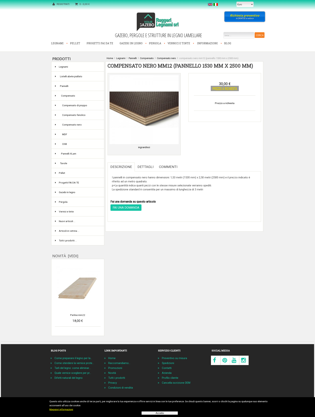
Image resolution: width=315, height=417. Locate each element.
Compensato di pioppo (74, 105)
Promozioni (115, 368)
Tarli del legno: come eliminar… (73, 368)
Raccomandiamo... (119, 363)
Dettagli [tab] (145, 167)
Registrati (63, 4)
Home (112, 358)
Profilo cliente (170, 377)
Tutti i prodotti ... (68, 240)
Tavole (63, 163)
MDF (64, 134)
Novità (112, 373)
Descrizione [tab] (121, 167)
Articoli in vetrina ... (69, 230)
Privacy (112, 382)
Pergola (155, 43)
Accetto (160, 413)
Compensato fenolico (73, 114)
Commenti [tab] (168, 167)
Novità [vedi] (65, 255)
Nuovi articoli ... (67, 221)
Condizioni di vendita (120, 387)
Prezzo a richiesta (224, 103)
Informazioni (207, 43)
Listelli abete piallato (71, 76)
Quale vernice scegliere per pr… (73, 373)
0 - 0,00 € (84, 4)
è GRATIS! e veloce (244, 17)
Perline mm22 (77, 315)
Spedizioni (168, 363)
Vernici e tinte (179, 43)
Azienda (167, 373)
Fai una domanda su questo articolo (133, 201)
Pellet (75, 43)
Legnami (57, 43)
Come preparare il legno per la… (73, 358)
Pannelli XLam (68, 153)
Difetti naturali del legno (69, 377)
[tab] (183, 165)
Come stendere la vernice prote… (74, 363)
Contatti (167, 368)
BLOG (227, 43)
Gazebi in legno (131, 43)
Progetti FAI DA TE (100, 43)
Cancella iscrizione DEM (176, 382)
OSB (64, 143)
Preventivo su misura (174, 358)
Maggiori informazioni (61, 409)
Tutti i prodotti (116, 377)
